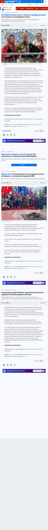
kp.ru (43, 131)
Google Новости (21, 126)
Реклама (37, 4)
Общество (3, 151)
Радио (31, 4)
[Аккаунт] (46, 1)
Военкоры (22, 8)
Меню (2, 1)
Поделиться (43, 25)
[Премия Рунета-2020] (19, 1)
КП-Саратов (13, 124)
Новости (3, 12)
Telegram (26, 119)
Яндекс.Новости (35, 124)
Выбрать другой (8, 9)
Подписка (43, 4)
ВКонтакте (33, 119)
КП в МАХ (37, 8)
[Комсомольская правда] (11, 1)
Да (3, 9)
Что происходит (8, 12)
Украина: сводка (29, 8)
